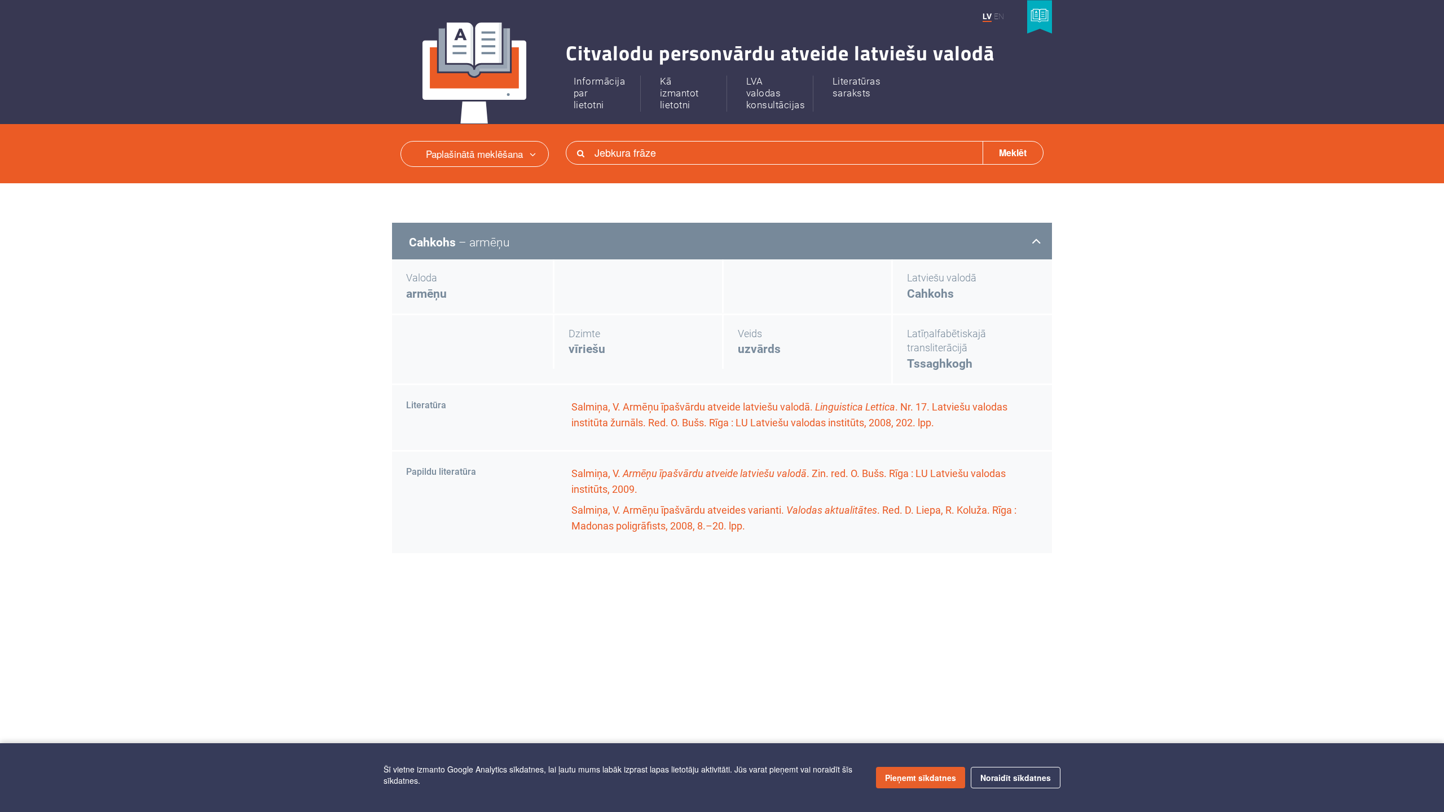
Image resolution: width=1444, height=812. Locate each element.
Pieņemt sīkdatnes (920, 777)
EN (999, 16)
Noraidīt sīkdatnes (1015, 777)
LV (987, 16)
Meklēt (1013, 152)
